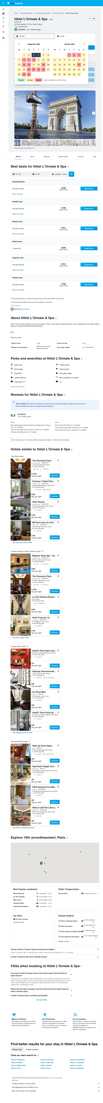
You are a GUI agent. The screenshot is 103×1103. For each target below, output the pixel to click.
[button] (3, 3)
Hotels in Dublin (46, 1065)
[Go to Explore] (3, 26)
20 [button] (48, 64)
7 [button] (19, 60)
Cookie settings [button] (16, 305)
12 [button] (43, 60)
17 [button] (34, 64)
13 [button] (48, 60)
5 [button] (43, 55)
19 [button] (43, 64)
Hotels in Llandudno (77, 1062)
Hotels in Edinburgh (77, 1068)
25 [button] (38, 69)
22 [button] (24, 69)
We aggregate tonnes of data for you (25, 1087)
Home (16, 13)
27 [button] (48, 69)
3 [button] (33, 55)
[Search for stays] (3, 14)
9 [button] (28, 60)
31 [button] (79, 74)
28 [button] (19, 74)
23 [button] (29, 69)
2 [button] (28, 55)
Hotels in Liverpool (47, 1060)
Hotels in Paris (46, 1068)
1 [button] (24, 55)
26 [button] (43, 69)
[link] (22, 542)
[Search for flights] (3, 9)
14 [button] (19, 64)
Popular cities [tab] (17, 1049)
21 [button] (19, 69)
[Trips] (3, 32)
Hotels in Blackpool (18, 1060)
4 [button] (38, 55)
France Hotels (24, 13)
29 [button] (24, 74)
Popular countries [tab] (32, 1049)
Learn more (60, 298)
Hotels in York (16, 1068)
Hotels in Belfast (17, 1062)
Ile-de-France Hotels (40, 13)
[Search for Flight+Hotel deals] (3, 22)
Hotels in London (76, 1065)
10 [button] (34, 60)
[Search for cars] (3, 18)
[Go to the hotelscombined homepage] (15, 3)
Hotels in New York (47, 1062)
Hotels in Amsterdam (77, 1060)
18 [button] (38, 64)
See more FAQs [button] (42, 1000)
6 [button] (48, 55)
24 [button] (34, 69)
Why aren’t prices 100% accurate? (24, 1091)
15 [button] (24, 64)
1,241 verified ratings (33, 29)
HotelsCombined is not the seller (23, 1083)
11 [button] (38, 60)
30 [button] (29, 74)
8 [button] (24, 60)
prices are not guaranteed (55, 1078)
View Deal (54, 476)
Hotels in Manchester (18, 1065)
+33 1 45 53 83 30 (20, 26)
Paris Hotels (56, 13)
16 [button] (29, 64)
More (12, 332)
